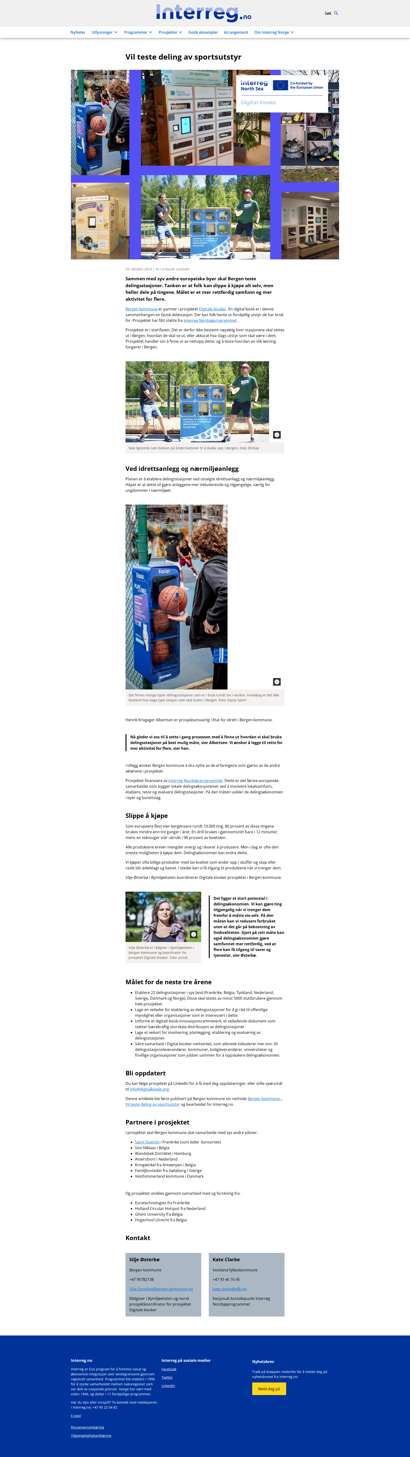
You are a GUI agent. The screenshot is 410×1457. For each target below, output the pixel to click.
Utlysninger (102, 32)
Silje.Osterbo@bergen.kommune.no (161, 1289)
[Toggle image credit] (277, 435)
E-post (76, 1415)
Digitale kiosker (212, 309)
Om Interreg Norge (271, 32)
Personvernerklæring (87, 1427)
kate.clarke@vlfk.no (230, 1289)
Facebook (169, 1369)
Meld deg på (269, 1388)
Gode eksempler (203, 32)
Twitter (167, 1377)
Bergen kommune (142, 309)
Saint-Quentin (147, 1142)
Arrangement (236, 32)
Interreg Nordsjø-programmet (195, 780)
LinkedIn (168, 1385)
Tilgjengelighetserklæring (91, 1435)
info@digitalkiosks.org (149, 1089)
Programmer (135, 32)
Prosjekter (168, 32)
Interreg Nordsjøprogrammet (210, 320)
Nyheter (77, 32)
